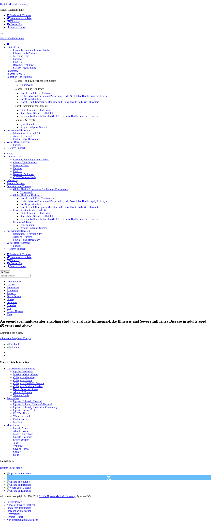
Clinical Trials (14, 47)
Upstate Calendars (22, 437)
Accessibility (13, 513)
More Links (13, 425)
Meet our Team (21, 56)
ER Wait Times (21, 413)
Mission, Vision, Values (25, 374)
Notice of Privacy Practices (21, 504)
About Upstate (20, 431)
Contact (17, 451)
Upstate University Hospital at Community (35, 407)
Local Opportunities (30, 99)
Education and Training (19, 186)
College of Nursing (23, 380)
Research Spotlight (16, 148)
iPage (9, 314)
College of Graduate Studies (28, 386)
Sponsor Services (16, 73)
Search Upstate (21, 440)
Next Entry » (24, 338)
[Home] (8, 44)
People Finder (14, 281)
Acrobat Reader (15, 516)
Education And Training (19, 76)
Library (10, 299)
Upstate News (20, 428)
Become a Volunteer (23, 64)
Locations (12, 302)
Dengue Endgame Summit (33, 127)
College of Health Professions (28, 383)
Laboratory (12, 70)
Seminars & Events (23, 222)
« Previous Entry (8, 338)
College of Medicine (23, 377)
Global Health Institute (12, 38)
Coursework (26, 85)
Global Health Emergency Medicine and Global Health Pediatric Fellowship (59, 102)
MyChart (18, 422)
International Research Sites (27, 133)
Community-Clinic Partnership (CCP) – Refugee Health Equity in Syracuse (59, 116)
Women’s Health (21, 416)
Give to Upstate (15, 311)
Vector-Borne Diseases (18, 142)
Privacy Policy (14, 502)
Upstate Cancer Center (25, 410)
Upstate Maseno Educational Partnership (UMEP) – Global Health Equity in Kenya (63, 96)
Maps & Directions (23, 434)
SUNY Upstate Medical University (57, 496)
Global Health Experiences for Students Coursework (40, 189)
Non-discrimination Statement (22, 519)
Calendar (11, 305)
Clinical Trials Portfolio (25, 53)
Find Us (17, 62)
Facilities (17, 59)
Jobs (9, 308)
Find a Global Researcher (26, 139)
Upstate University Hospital (27, 401)
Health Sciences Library (25, 389)
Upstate (11, 284)
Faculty (17, 145)
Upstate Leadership (23, 371)
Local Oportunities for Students (29, 210)
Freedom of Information (19, 510)
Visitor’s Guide (21, 395)
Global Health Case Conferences (37, 93)
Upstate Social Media (11, 467)
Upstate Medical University (14, 4)
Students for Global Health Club (36, 113)
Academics (12, 290)
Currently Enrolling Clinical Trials (31, 50)
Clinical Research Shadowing (35, 110)
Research (11, 293)
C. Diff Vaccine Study (24, 67)
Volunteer (18, 445)
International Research (18, 130)
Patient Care (13, 287)
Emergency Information (19, 507)
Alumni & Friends (22, 392)
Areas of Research (22, 136)
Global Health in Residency (27, 195)
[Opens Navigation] (1, 33)
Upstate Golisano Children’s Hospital (32, 404)
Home (10, 153)
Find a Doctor (14, 296)
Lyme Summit (27, 124)
